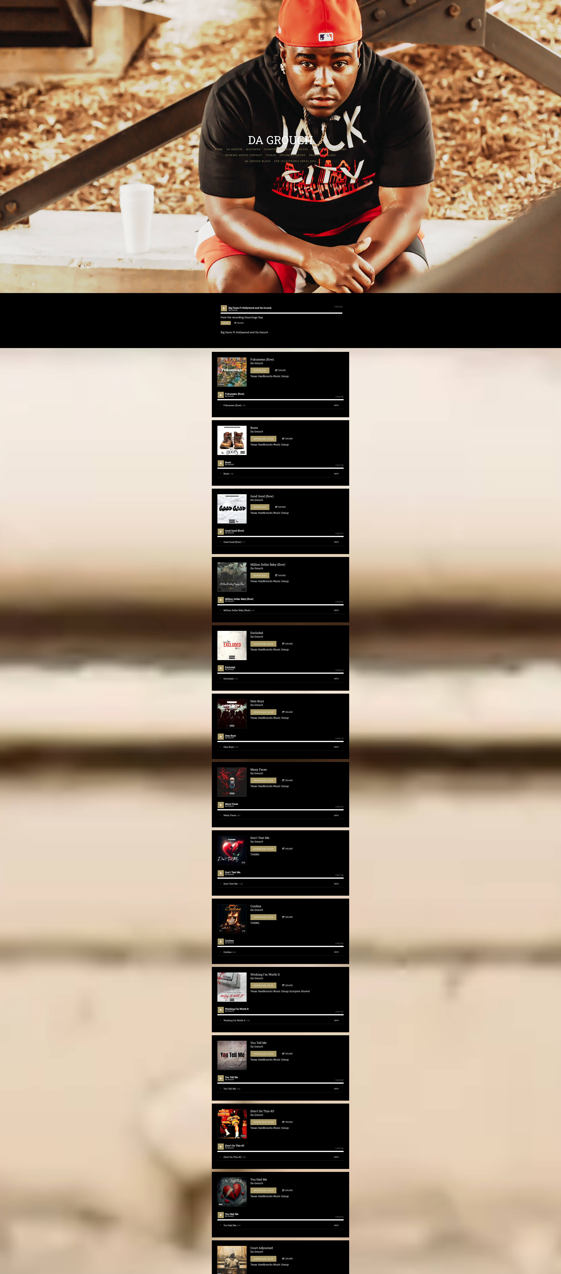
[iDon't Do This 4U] (232, 1123)
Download (259, 370)
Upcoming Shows (293, 155)
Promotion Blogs (322, 155)
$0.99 (225, 323)
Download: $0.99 (263, 438)
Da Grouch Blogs (258, 161)
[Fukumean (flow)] (232, 372)
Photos (302, 149)
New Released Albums (329, 149)
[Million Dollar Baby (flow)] (232, 577)
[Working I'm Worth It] (232, 987)
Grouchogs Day (253, 317)
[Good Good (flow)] (232, 508)
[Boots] (232, 440)
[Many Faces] (232, 782)
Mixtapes (253, 149)
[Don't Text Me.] (232, 850)
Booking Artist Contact (243, 155)
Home (219, 149)
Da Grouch (235, 149)
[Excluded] (232, 645)
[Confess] (232, 918)
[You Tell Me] (232, 1055)
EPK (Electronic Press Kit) (295, 161)
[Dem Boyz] (232, 713)
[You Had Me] (232, 1192)
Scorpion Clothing (278, 149)
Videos (271, 155)
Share (240, 323)
